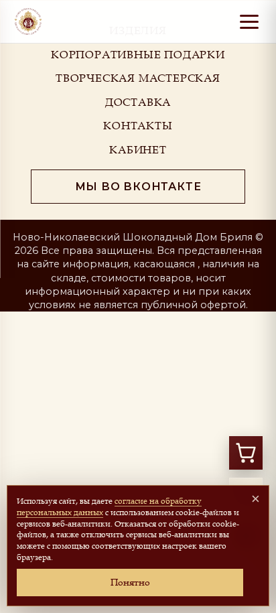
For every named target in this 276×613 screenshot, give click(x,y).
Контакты (137, 125)
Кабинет (138, 149)
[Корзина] (246, 453)
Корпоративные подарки (138, 54)
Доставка (138, 102)
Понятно (130, 582)
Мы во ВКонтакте (138, 186)
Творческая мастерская (138, 77)
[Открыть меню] (249, 21)
